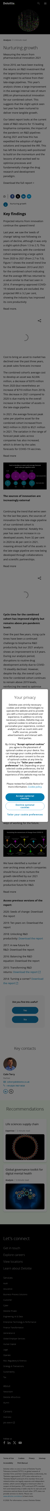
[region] (25, 755)
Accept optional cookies (25, 797)
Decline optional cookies (25, 806)
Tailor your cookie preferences (25, 814)
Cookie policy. (35, 786)
